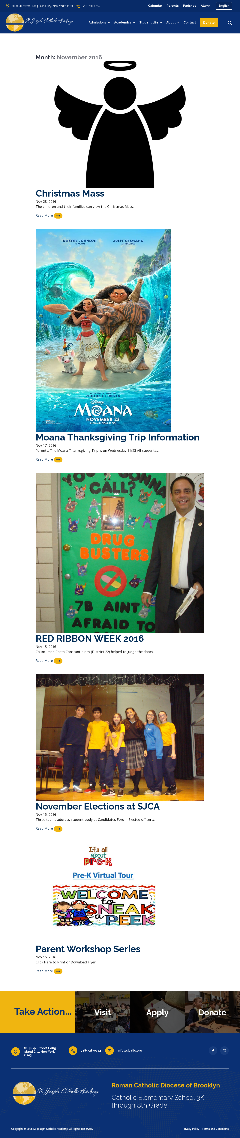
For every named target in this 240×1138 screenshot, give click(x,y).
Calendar (155, 6)
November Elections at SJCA (98, 806)
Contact (190, 22)
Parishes (189, 6)
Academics (122, 22)
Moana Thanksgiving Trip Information (118, 437)
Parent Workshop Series (88, 949)
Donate (209, 22)
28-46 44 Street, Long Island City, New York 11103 (42, 6)
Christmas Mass (70, 193)
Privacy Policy (191, 1128)
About (171, 22)
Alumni (206, 6)
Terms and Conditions (215, 1128)
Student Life (148, 22)
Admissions (97, 22)
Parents (173, 6)
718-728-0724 (91, 6)
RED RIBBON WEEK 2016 (90, 638)
